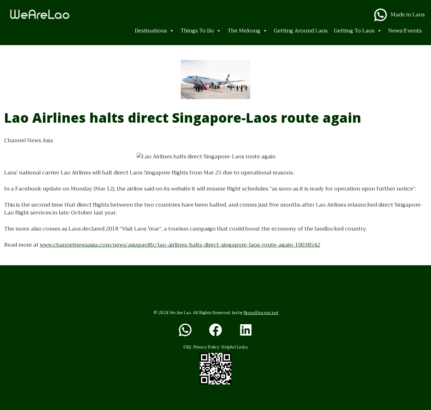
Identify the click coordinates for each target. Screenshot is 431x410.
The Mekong (243, 30)
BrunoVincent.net (261, 312)
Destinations (151, 30)
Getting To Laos (354, 30)
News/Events (405, 30)
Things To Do (197, 30)
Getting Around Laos (301, 30)
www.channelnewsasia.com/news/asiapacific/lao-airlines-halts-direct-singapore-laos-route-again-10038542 (180, 244)
